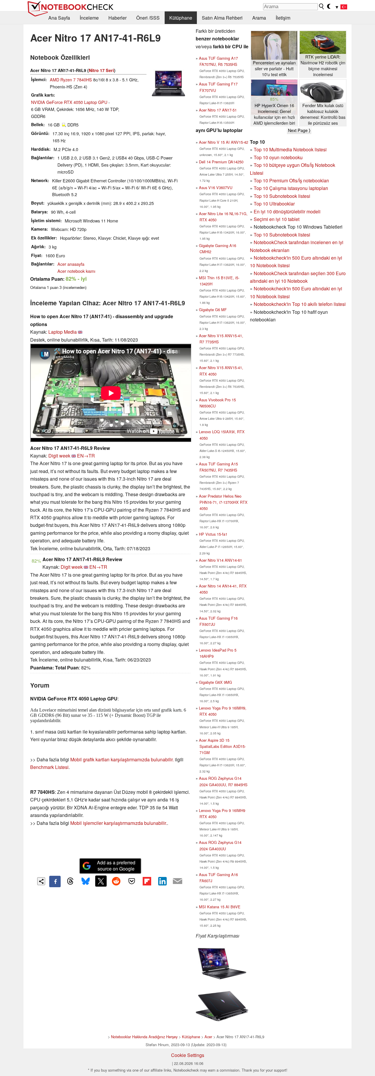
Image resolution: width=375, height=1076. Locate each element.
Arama (259, 17)
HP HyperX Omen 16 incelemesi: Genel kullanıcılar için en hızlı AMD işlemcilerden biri (274, 114)
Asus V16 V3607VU (215, 187)
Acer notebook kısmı (76, 271)
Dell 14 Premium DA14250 (221, 162)
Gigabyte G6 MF (213, 309)
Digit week (59, 455)
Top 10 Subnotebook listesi (282, 196)
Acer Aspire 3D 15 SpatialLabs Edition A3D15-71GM (222, 746)
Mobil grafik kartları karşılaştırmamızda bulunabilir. (122, 759)
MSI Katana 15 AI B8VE (220, 906)
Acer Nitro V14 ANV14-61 (220, 560)
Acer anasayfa (70, 264)
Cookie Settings (187, 1055)
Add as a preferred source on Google (116, 865)
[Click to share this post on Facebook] (54, 881)
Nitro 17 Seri (101, 70)
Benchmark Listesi (49, 767)
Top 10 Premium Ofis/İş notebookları (291, 180)
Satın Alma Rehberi (222, 17)
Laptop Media (62, 331)
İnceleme (89, 17)
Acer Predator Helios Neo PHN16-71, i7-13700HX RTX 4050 (223, 502)
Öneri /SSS (148, 17)
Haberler (117, 17)
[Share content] (41, 881)
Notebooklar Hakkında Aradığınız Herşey (144, 1036)
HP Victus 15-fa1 (213, 534)
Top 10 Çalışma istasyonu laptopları (291, 188)
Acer (208, 1036)
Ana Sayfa (59, 17)
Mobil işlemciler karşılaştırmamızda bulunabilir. (118, 823)
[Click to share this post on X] (100, 881)
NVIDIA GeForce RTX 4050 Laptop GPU (69, 102)
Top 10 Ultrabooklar (274, 203)
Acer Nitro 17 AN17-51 (218, 110)
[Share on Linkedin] (162, 881)
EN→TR (86, 455)
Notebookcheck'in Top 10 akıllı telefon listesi (300, 304)
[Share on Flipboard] (146, 881)
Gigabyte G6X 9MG (215, 682)
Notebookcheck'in (273, 288)
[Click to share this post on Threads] (70, 881)
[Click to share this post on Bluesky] (85, 881)
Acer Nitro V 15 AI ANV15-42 (223, 142)
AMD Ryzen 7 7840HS (71, 79)
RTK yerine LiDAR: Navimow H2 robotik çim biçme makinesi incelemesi (323, 65)
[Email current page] (177, 881)
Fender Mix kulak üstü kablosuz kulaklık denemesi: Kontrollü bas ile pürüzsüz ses (322, 114)
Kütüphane (180, 17)
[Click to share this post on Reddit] (116, 881)
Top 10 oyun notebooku (278, 157)
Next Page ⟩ (299, 130)
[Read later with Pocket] (131, 881)
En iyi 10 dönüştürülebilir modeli (287, 211)
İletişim (283, 17)
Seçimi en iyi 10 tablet (276, 219)
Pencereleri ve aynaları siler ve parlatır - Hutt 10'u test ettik (274, 68)
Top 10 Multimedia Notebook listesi (290, 149)
